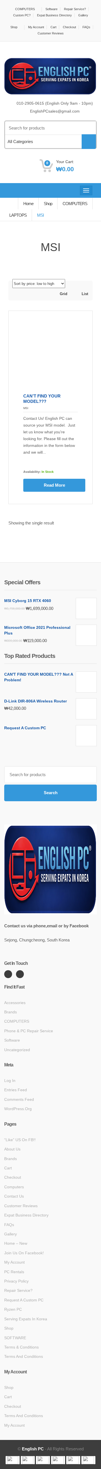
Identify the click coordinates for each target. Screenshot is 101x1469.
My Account (36, 27)
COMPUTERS (25, 9)
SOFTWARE (15, 1338)
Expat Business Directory (54, 15)
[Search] (89, 141)
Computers (14, 1187)
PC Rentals (14, 1272)
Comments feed (19, 1099)
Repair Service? (75, 9)
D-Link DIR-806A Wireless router (35, 701)
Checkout (69, 27)
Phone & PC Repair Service (28, 1031)
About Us (12, 1149)
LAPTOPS (18, 215)
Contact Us (14, 1196)
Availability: (32, 472)
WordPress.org (18, 1108)
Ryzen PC (13, 1309)
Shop (13, 27)
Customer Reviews (51, 33)
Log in (9, 1080)
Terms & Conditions (21, 1347)
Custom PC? (22, 15)
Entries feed (15, 1090)
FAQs (86, 27)
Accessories (15, 1002)
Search (51, 792)
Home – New (15, 1243)
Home (28, 203)
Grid (63, 294)
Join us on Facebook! (24, 1253)
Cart (53, 27)
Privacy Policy (16, 1281)
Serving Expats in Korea (25, 1319)
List (84, 294)
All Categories (20, 141)
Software (51, 9)
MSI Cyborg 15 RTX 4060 (27, 600)
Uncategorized (17, 1050)
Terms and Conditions (23, 1356)
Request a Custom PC (25, 728)
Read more (54, 485)
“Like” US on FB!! (20, 1140)
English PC (33, 1448)
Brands (10, 1012)
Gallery (83, 15)
